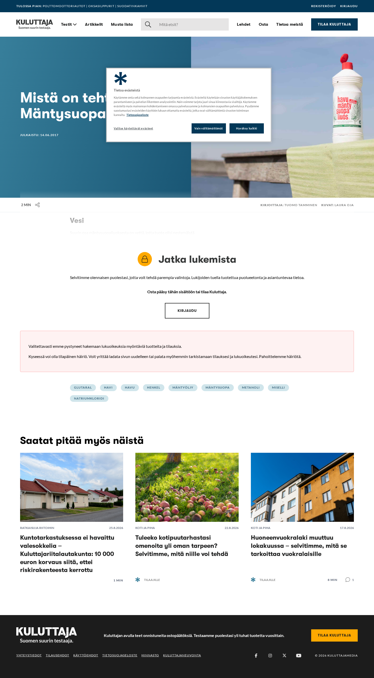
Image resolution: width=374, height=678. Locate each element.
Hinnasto (150, 655)
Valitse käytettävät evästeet (133, 128)
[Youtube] (299, 655)
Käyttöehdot (85, 655)
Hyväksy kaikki (246, 128)
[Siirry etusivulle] (34, 24)
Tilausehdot (57, 655)
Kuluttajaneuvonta (182, 655)
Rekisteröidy (323, 6)
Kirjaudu (349, 6)
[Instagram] (270, 655)
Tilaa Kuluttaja (334, 24)
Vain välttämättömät (208, 128)
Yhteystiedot (29, 655)
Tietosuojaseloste (119, 655)
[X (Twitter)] (284, 655)
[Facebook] (256, 655)
